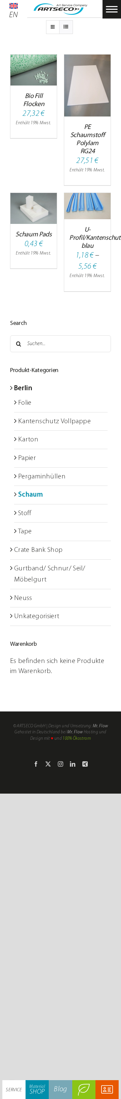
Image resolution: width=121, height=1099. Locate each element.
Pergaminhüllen (42, 476)
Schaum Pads (33, 234)
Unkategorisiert (36, 616)
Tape (25, 531)
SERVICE (14, 1090)
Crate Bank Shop (38, 550)
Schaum (30, 494)
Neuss (23, 598)
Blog (60, 1089)
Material (37, 1090)
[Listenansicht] (66, 27)
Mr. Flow (100, 726)
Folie (25, 402)
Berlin (23, 388)
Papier (27, 458)
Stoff (25, 513)
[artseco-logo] (60, 7)
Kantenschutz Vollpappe (54, 421)
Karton (28, 439)
